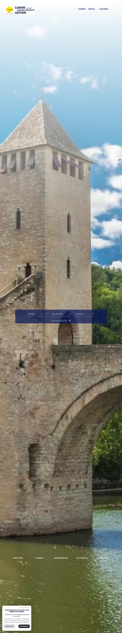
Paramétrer (9, 626)
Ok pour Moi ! (24, 626)
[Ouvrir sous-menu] (96, 9)
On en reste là (24, 607)
